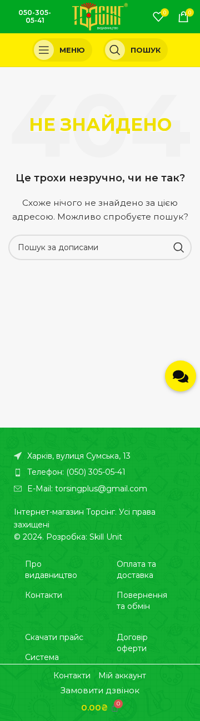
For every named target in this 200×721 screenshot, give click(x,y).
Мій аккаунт (122, 676)
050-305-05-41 (34, 16)
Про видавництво (51, 569)
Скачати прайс (54, 637)
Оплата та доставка (136, 569)
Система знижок (42, 662)
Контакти (43, 595)
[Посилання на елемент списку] (100, 472)
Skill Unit (105, 537)
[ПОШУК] (179, 247)
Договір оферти (132, 642)
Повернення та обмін (142, 600)
